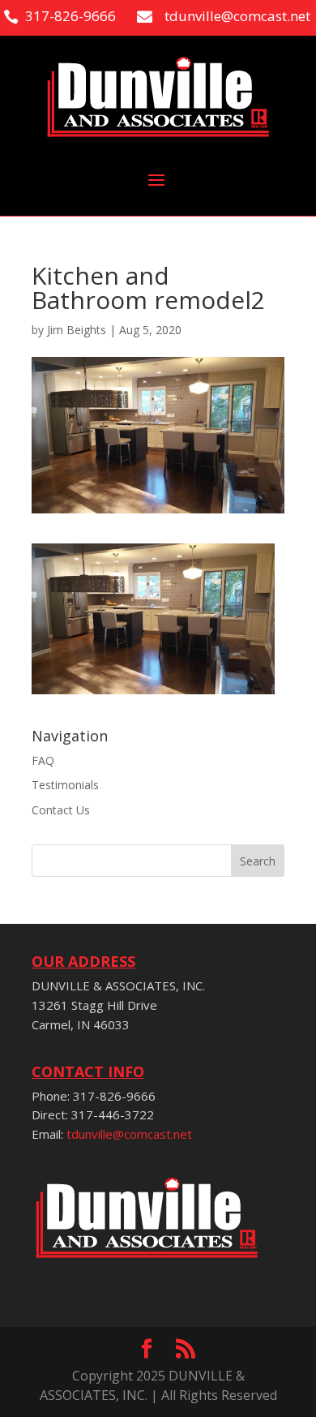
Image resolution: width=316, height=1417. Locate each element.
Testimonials (65, 784)
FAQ (43, 760)
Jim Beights (76, 329)
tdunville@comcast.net (129, 1134)
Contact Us (61, 810)
